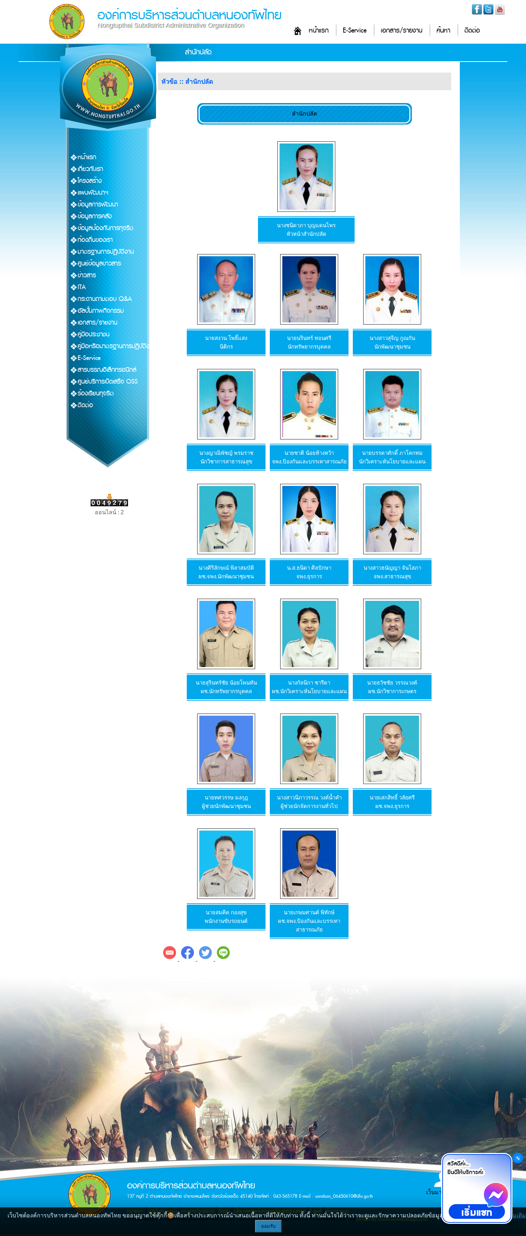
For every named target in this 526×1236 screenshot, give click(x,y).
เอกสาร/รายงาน (401, 30)
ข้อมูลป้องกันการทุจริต (105, 228)
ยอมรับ (268, 1226)
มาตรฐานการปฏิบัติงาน (106, 252)
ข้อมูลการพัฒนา (98, 204)
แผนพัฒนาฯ (93, 193)
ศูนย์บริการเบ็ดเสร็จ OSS (108, 381)
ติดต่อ (472, 30)
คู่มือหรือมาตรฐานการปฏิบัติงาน (117, 346)
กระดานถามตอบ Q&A (105, 299)
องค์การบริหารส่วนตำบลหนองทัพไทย (189, 15)
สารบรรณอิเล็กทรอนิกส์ (107, 370)
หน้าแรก (318, 30)
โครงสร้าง (90, 181)
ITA (82, 287)
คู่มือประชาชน (93, 334)
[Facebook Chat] (476, 1188)
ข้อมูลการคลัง (95, 216)
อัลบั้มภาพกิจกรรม (101, 311)
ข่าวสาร (87, 275)
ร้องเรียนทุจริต (96, 393)
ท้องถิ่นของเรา (95, 240)
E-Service (354, 30)
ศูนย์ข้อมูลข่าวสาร (99, 263)
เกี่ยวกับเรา (90, 169)
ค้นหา (443, 30)
